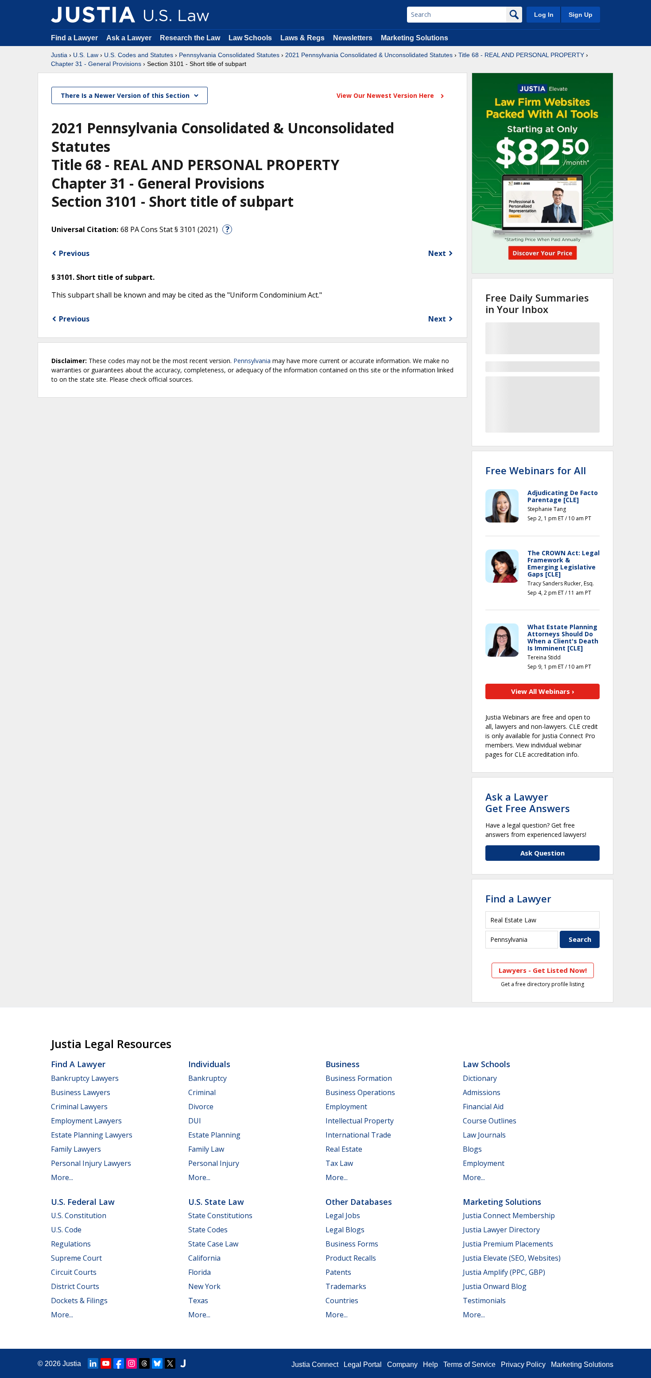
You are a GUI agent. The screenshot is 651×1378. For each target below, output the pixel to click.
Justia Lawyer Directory (501, 1230)
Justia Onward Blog (495, 1286)
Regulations (71, 1244)
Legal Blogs (345, 1230)
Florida (199, 1272)
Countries (342, 1300)
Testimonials (484, 1300)
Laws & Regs (302, 38)
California (204, 1258)
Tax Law (339, 1163)
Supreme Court (76, 1258)
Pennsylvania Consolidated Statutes (229, 54)
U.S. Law (85, 54)
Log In (544, 14)
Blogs (472, 1149)
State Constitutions (220, 1215)
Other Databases (359, 1201)
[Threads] (144, 1363)
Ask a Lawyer (129, 38)
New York (204, 1286)
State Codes (208, 1230)
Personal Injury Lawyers (91, 1163)
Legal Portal (363, 1364)
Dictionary (480, 1078)
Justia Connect (314, 1364)
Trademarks (346, 1286)
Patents (338, 1272)
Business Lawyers (80, 1092)
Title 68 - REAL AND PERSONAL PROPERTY (521, 54)
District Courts (75, 1286)
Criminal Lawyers (79, 1106)
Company (402, 1364)
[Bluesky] (157, 1363)
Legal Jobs (343, 1215)
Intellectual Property (360, 1121)
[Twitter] (170, 1363)
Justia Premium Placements (508, 1244)
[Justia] (93, 15)
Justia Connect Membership (509, 1215)
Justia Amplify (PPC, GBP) (504, 1272)
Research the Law (190, 38)
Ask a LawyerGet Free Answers (527, 802)
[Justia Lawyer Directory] (183, 1363)
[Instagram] (131, 1363)
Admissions (481, 1092)
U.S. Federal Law (83, 1201)
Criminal (202, 1092)
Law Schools (250, 38)
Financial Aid (483, 1106)
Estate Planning (214, 1135)
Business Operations (360, 1092)
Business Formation (359, 1078)
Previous (74, 253)
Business (343, 1064)
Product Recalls (351, 1258)
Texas (198, 1300)
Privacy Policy (523, 1364)
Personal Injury (213, 1163)
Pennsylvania (252, 360)
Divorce (200, 1106)
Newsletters (352, 38)
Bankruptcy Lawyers (85, 1078)
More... (62, 1177)
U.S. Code (66, 1230)
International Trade (358, 1135)
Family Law (206, 1149)
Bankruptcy (207, 1078)
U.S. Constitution (78, 1215)
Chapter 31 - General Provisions (96, 63)
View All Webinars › (542, 691)
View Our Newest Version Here (386, 95)
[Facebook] (118, 1363)
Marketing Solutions (414, 38)
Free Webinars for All (535, 470)
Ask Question (542, 852)
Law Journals (484, 1135)
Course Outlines (489, 1121)
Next (437, 253)
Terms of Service (469, 1364)
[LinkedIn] (93, 1363)
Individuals (209, 1064)
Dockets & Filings (79, 1300)
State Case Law (213, 1244)
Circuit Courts (74, 1272)
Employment (346, 1106)
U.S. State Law (216, 1201)
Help (430, 1364)
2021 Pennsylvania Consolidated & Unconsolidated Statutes (369, 54)
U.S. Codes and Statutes (138, 54)
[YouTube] (106, 1363)
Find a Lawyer (74, 38)
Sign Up (581, 14)
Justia (59, 54)
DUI (194, 1121)
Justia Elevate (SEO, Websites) (512, 1258)
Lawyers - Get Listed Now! (543, 970)
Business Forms (352, 1244)
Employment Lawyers (86, 1121)
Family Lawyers (76, 1149)
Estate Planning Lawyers (91, 1135)
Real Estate (344, 1149)
